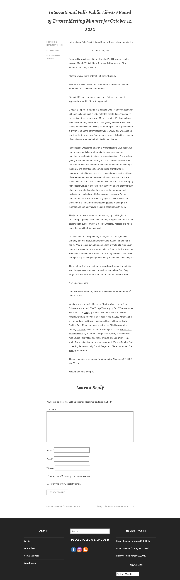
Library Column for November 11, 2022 (66, 506)
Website (50, 468)
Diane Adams (54, 50)
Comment (52, 409)
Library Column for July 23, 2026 (131, 556)
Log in (27, 541)
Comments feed (31, 556)
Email (50, 459)
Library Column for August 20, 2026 (133, 541)
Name (50, 450)
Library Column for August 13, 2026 (132, 548)
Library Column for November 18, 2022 (114, 506)
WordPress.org (31, 563)
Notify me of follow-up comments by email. (70, 476)
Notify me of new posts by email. (65, 484)
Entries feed (29, 548)
